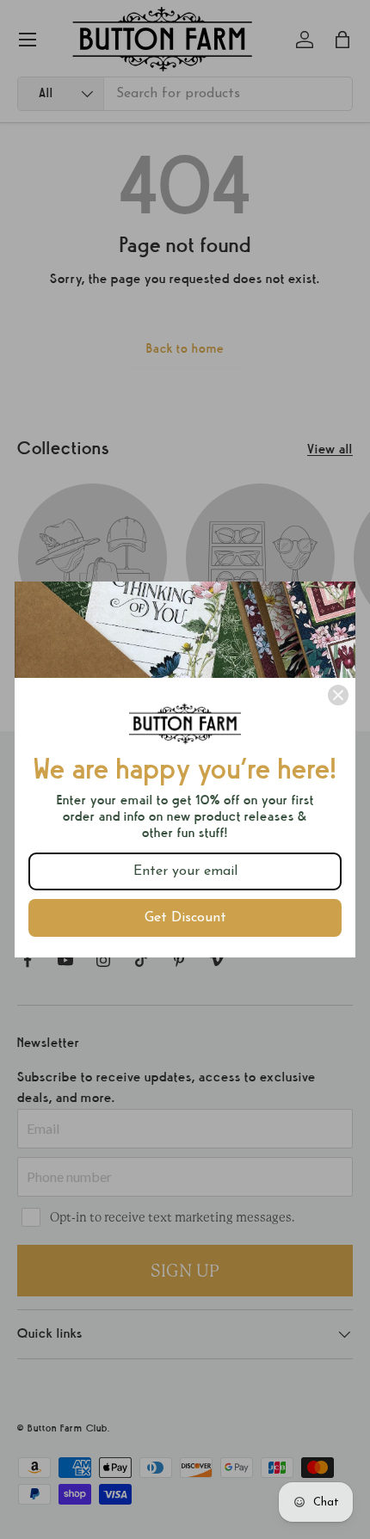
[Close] (338, 695)
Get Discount (185, 918)
